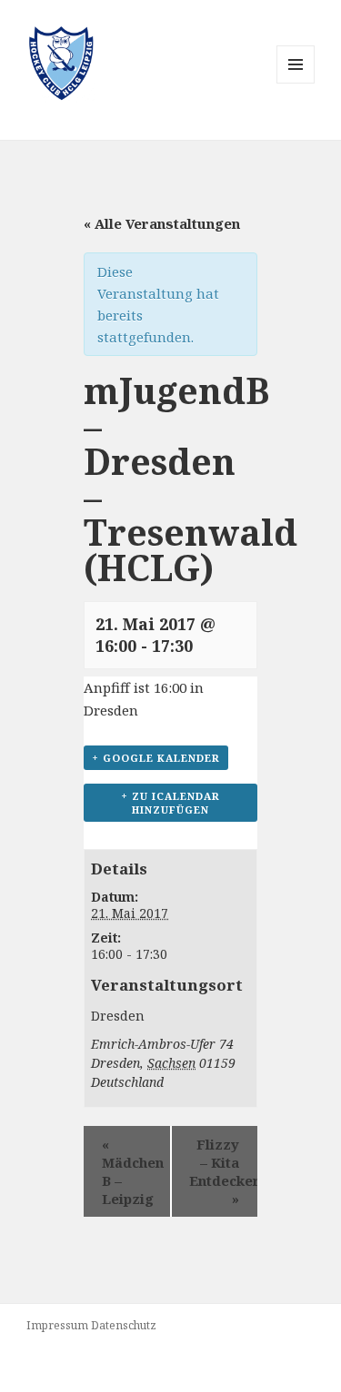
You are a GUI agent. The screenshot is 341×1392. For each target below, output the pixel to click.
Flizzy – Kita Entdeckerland (223, 1171)
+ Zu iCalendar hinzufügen (170, 802)
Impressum (57, 1325)
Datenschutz (123, 1325)
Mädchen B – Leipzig (133, 1171)
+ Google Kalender (156, 758)
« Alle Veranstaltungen (162, 223)
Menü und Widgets (296, 83)
